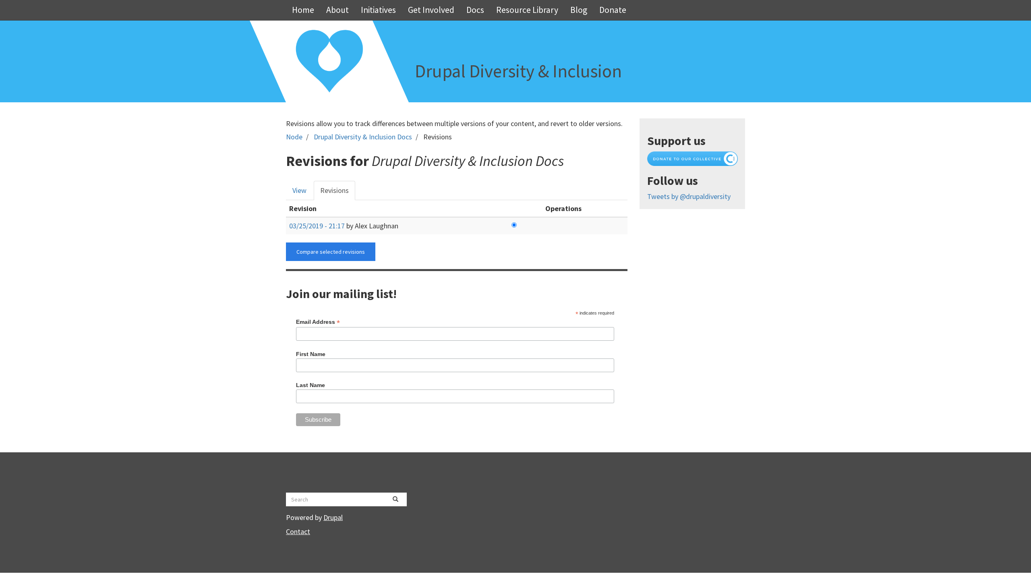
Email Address (318, 322)
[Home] (329, 61)
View (299, 190)
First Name (310, 354)
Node (294, 136)
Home (303, 9)
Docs (475, 9)
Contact (298, 531)
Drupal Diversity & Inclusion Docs (363, 136)
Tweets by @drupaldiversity (689, 196)
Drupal (333, 517)
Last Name (310, 385)
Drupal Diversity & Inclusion (518, 71)
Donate (612, 9)
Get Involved (431, 9)
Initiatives (378, 9)
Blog (578, 9)
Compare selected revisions (330, 251)
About (337, 9)
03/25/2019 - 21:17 (317, 225)
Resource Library (527, 9)
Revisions (337, 193)
